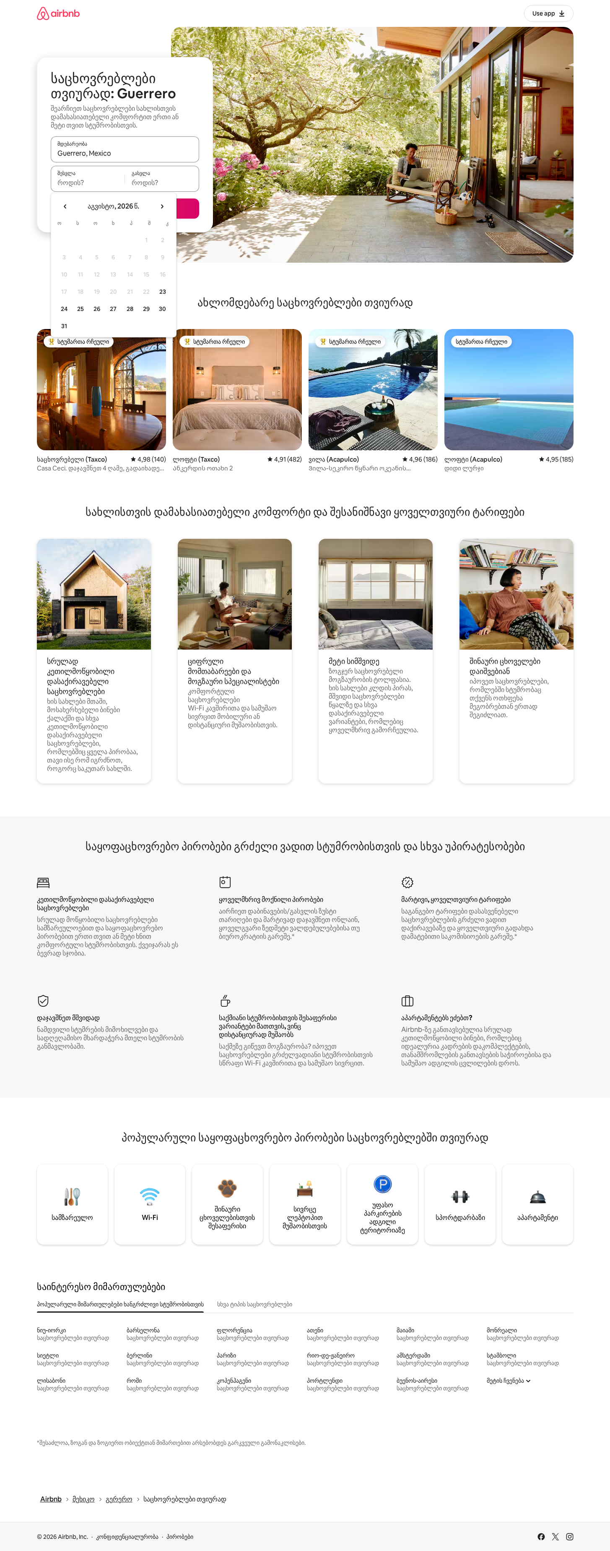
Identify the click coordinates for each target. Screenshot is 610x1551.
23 (162, 291)
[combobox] (124, 153)
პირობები (179, 1537)
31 (64, 326)
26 (96, 309)
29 (146, 309)
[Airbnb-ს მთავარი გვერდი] (58, 13)
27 (113, 309)
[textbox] (87, 183)
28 (130, 309)
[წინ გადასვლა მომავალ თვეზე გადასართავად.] (161, 206)
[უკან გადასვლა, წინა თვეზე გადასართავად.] (65, 206)
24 (64, 309)
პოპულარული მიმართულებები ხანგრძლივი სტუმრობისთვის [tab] (120, 1304)
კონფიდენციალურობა (127, 1537)
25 (80, 309)
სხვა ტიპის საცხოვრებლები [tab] (254, 1304)
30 (162, 309)
